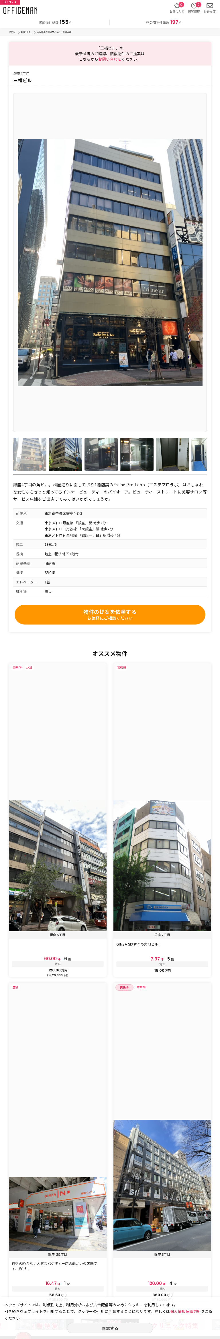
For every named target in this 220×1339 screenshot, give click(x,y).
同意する (110, 1328)
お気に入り (177, 8)
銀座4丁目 (26, 31)
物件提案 (210, 11)
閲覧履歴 (194, 8)
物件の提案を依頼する (109, 614)
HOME (12, 31)
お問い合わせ (109, 59)
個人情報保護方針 (185, 1311)
